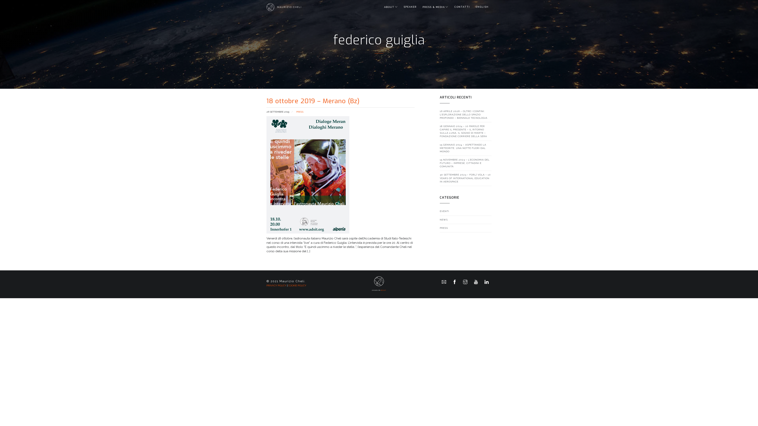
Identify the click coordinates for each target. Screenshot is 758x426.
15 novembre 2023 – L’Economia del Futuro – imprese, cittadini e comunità (465, 163)
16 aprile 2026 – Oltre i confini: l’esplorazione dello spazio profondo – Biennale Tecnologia (463, 114)
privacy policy (276, 285)
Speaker (410, 7)
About (389, 7)
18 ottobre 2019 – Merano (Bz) (313, 101)
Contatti (462, 7)
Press (299, 111)
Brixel (383, 290)
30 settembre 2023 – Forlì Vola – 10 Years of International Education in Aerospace (465, 178)
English (482, 7)
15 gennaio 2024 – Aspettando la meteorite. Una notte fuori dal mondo (463, 148)
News (444, 219)
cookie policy (297, 285)
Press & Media (434, 7)
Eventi (444, 211)
